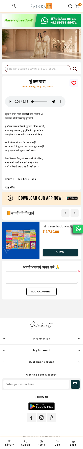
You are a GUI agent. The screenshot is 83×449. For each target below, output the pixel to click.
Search (75, 69)
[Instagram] (41, 417)
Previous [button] (65, 213)
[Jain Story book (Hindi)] (20, 240)
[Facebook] (31, 417)
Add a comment (41, 291)
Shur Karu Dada (26, 179)
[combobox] (37, 68)
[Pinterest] (51, 417)
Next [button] (75, 213)
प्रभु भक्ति (10, 187)
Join (75, 384)
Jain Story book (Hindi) (57, 226)
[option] (41, 20)
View (60, 252)
